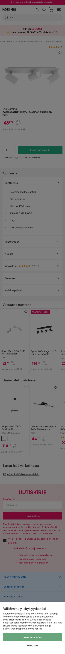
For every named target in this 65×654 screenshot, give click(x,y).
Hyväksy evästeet (33, 637)
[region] (32, 628)
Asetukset (32, 645)
